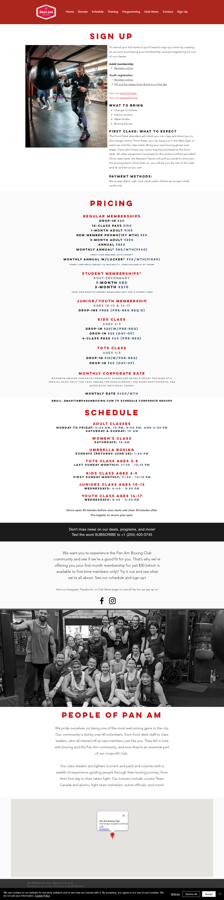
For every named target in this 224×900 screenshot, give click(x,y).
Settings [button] (175, 894)
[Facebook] (101, 600)
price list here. (128, 93)
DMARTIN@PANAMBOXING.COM (89, 400)
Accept (209, 894)
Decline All (191, 894)
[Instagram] (112, 600)
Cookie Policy (42, 895)
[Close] (220, 894)
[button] (113, 11)
